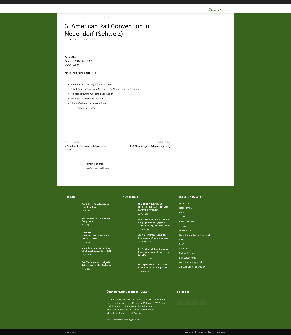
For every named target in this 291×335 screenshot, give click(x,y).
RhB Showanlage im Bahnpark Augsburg (150, 146)
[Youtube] (224, 2)
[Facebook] (208, 2)
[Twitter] (216, 2)
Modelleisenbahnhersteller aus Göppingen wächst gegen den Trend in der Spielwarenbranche (154, 222)
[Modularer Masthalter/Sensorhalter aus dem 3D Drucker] (72, 236)
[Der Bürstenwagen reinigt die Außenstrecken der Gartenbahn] (72, 266)
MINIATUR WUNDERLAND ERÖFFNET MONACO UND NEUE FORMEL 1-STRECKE (153, 207)
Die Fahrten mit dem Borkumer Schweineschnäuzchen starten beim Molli (153, 252)
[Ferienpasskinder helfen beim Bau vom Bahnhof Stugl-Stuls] (128, 268)
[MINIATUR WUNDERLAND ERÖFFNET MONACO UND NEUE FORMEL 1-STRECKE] (128, 208)
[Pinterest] (114, 47)
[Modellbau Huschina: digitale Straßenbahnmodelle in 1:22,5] (72, 252)
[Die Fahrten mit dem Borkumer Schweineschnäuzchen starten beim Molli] (128, 253)
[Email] (93, 47)
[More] (135, 47)
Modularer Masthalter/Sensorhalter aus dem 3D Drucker (96, 235)
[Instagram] (212, 2)
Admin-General (75, 40)
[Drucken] (86, 47)
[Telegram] (128, 47)
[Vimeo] (220, 2)
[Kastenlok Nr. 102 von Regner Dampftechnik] (72, 222)
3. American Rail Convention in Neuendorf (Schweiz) (85, 148)
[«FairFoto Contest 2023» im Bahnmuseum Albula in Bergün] (128, 239)
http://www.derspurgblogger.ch (98, 168)
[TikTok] (195, 302)
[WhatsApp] (121, 47)
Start (67, 18)
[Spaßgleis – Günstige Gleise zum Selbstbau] (72, 208)
